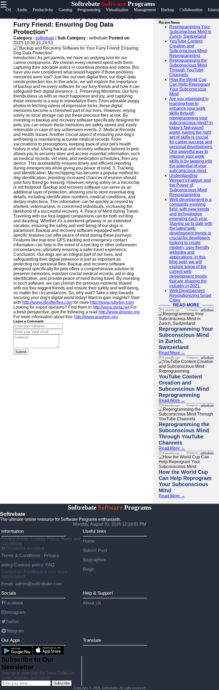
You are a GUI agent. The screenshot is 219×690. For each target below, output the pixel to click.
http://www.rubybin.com (112, 302)
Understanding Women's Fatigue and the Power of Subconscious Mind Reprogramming (190, 185)
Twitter (12, 621)
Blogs (88, 569)
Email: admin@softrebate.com (31, 583)
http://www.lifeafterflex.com (47, 302)
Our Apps (10, 640)
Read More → (172, 352)
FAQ (50, 564)
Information (12, 531)
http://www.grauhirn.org (96, 316)
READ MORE (186, 305)
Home (89, 541)
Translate (92, 640)
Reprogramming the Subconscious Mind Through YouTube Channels (188, 67)
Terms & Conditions (21, 555)
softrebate (45, 38)
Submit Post (95, 550)
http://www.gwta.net (111, 307)
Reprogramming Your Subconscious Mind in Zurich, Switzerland (190, 32)
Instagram (15, 612)
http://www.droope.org (119, 312)
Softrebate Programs (113, 3)
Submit (20, 352)
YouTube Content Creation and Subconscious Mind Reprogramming (188, 48)
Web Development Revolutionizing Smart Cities (190, 295)
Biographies (94, 559)
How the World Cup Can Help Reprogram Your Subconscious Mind (189, 86)
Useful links (94, 531)
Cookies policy (29, 564)
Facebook (14, 603)
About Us (92, 603)
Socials (8, 593)
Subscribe (61, 683)
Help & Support (98, 593)
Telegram (15, 630)
